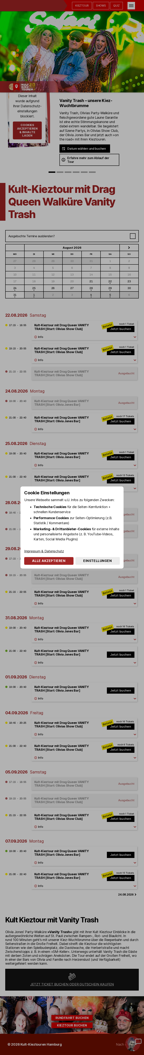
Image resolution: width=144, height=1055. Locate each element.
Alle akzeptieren (48, 561)
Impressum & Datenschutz (44, 551)
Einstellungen (97, 561)
